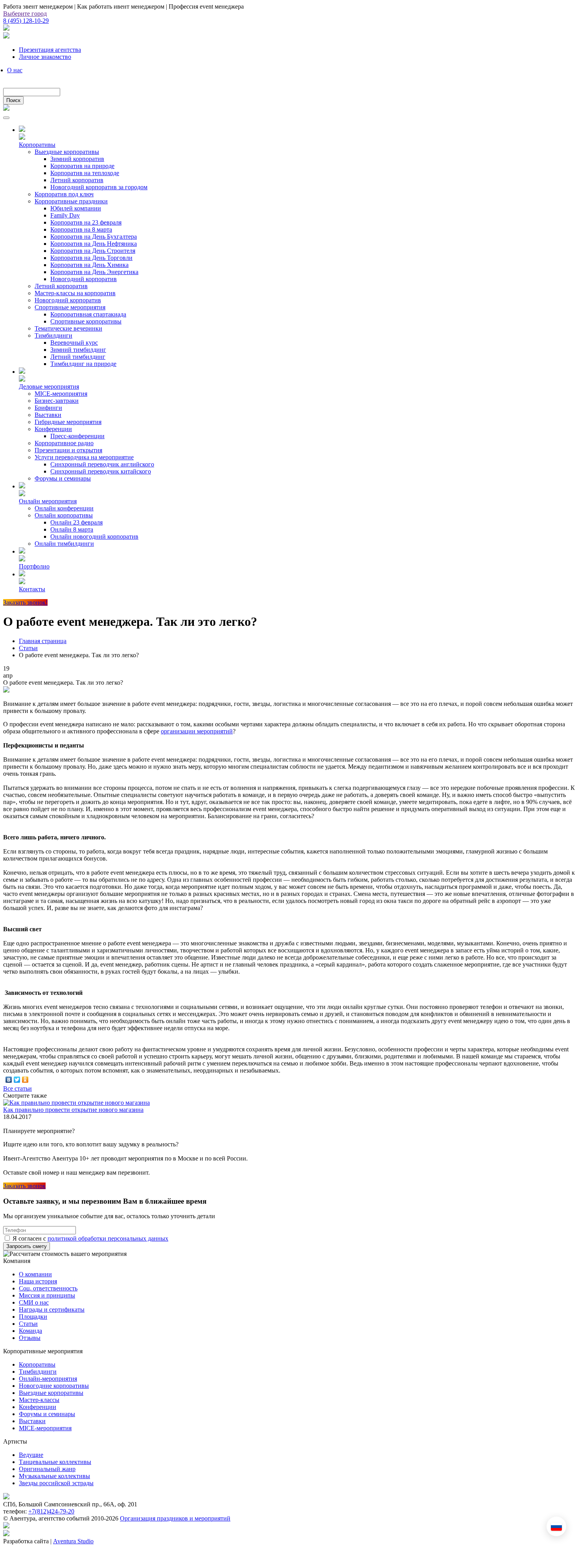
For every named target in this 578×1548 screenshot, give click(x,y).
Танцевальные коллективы (55, 1461)
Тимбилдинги (53, 335)
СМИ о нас (34, 1302)
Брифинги (48, 407)
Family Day (65, 215)
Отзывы (29, 1337)
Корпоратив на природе (82, 166)
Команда (30, 1330)
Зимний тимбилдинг (78, 349)
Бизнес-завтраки (57, 400)
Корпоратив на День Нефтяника (93, 243)
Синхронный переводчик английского (102, 464)
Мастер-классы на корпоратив (75, 293)
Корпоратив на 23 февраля (85, 222)
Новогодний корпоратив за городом (98, 187)
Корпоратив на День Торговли (91, 257)
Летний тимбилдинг (77, 356)
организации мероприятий (197, 731)
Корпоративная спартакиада (88, 314)
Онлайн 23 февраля (76, 522)
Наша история (38, 1281)
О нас (14, 70)
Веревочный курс (74, 342)
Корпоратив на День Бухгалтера (93, 236)
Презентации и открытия (68, 450)
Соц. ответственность (48, 1288)
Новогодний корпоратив (83, 279)
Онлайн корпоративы (64, 515)
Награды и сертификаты (52, 1309)
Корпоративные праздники (71, 201)
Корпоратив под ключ (64, 194)
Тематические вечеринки (68, 328)
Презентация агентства (50, 49)
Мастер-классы (39, 1399)
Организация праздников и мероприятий (175, 1518)
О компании (35, 1274)
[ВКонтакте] (9, 1080)
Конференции (53, 429)
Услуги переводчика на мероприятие (84, 457)
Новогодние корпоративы (54, 1385)
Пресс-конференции (77, 436)
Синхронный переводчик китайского (100, 471)
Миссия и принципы (47, 1295)
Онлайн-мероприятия (48, 1378)
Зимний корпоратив (77, 158)
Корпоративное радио (64, 443)
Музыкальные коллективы (54, 1476)
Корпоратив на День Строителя (92, 250)
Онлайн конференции (64, 508)
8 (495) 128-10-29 (26, 20)
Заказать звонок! (25, 602)
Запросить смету (26, 1246)
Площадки (33, 1316)
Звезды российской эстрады (56, 1483)
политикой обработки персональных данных (108, 1238)
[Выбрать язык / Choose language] (556, 1526)
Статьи (28, 1323)
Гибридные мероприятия (68, 422)
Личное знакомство (45, 56)
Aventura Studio (73, 1541)
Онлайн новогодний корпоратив (94, 536)
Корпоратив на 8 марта (81, 229)
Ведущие (31, 1454)
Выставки (48, 414)
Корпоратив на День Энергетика (94, 272)
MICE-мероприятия (61, 393)
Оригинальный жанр (47, 1469)
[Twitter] (17, 1080)
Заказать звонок (24, 1185)
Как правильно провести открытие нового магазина (73, 1109)
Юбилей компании (75, 208)
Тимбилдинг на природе (83, 363)
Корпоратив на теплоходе (84, 173)
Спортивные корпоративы (85, 321)
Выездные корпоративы (67, 151)
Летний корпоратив (76, 180)
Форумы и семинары (63, 478)
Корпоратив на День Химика (89, 264)
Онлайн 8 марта (71, 529)
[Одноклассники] (25, 1080)
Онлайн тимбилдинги (64, 543)
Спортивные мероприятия (70, 307)
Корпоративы (37, 1364)
